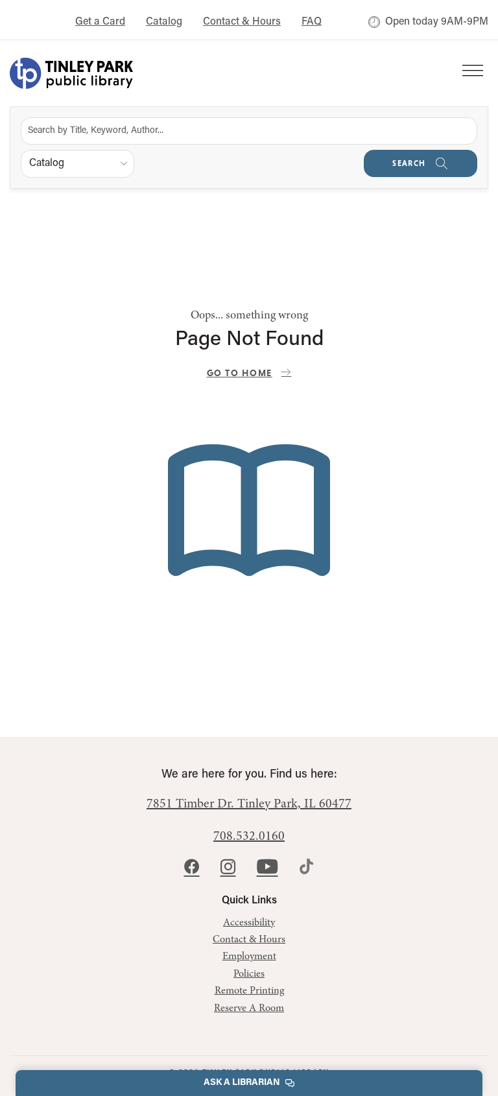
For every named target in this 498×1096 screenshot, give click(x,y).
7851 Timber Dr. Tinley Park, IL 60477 (249, 804)
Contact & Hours (242, 22)
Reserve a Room (249, 1008)
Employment (249, 956)
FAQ (312, 22)
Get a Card (100, 22)
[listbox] (77, 164)
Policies (249, 974)
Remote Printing (249, 991)
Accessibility (249, 923)
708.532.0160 (249, 836)
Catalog (164, 22)
